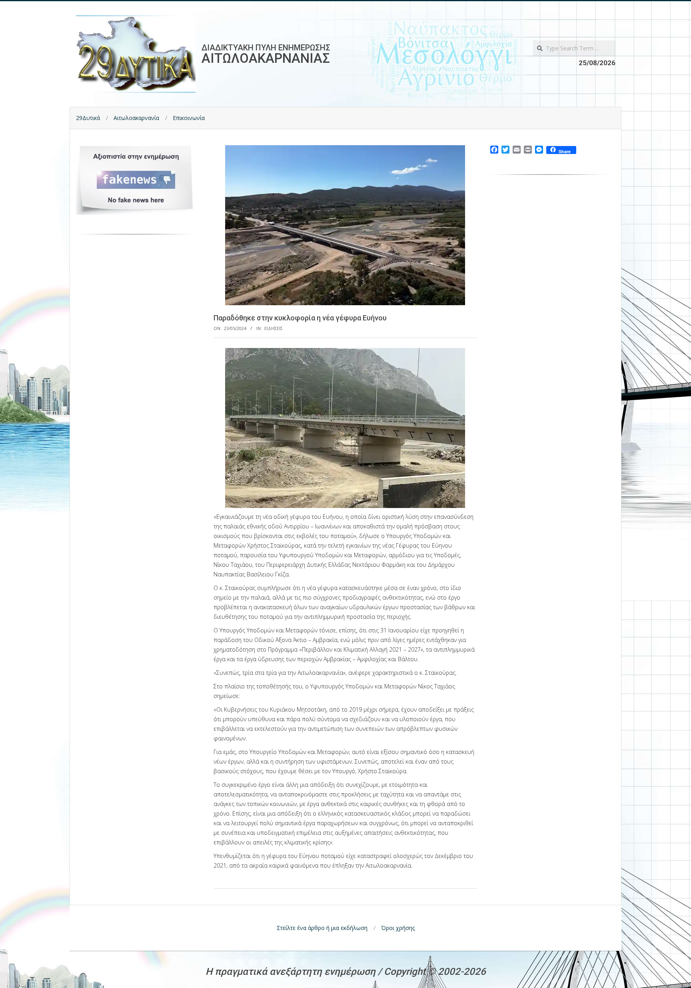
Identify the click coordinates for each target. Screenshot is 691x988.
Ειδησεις (273, 328)
